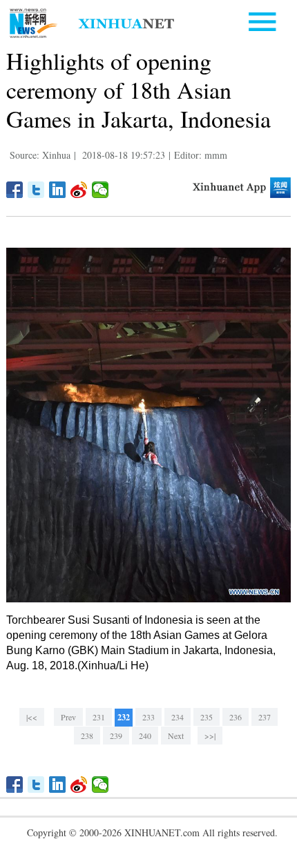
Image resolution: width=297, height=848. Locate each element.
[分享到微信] (100, 189)
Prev (68, 716)
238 (87, 735)
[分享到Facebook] (14, 189)
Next (176, 735)
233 (148, 716)
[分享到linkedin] (57, 189)
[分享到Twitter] (36, 189)
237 (264, 716)
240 (145, 735)
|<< (31, 716)
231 (99, 716)
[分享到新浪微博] (79, 189)
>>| (209, 735)
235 (206, 716)
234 (177, 716)
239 (116, 735)
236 (235, 716)
